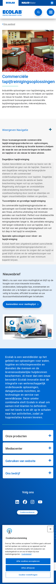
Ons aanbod (9, 24)
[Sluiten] (50, 529)
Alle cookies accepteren (28, 561)
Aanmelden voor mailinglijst (21, 304)
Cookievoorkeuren (27, 512)
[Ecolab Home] (11, 13)
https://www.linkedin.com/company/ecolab (17, 502)
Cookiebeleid (26, 554)
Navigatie (15, 130)
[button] (38, 12)
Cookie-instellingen (28, 575)
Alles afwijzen (28, 568)
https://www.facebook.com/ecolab (25, 502)
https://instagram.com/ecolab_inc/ (32, 502)
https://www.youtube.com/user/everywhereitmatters (40, 502)
